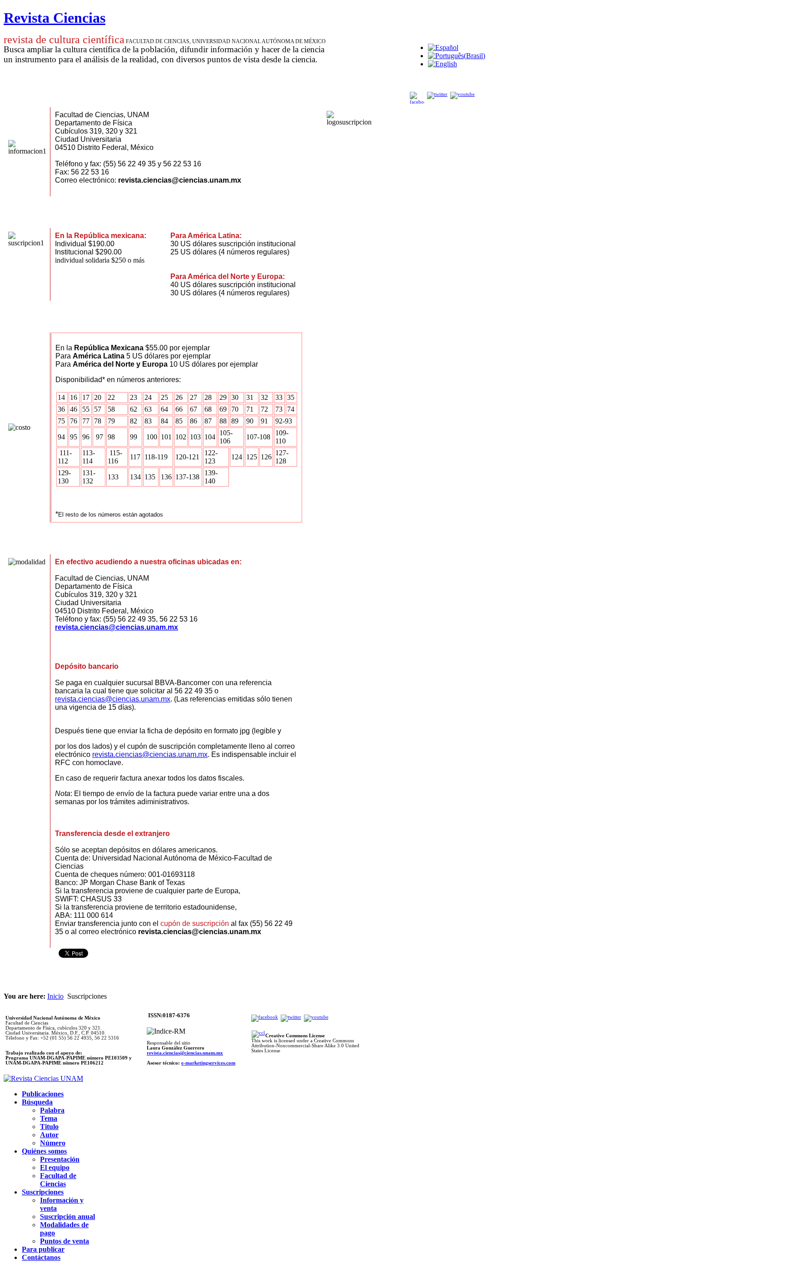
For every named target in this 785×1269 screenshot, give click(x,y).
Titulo (49, 1126)
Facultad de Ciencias (58, 1180)
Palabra (52, 1110)
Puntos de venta (64, 1241)
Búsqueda (37, 1102)
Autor (49, 1135)
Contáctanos (41, 1257)
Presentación (59, 1159)
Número (52, 1143)
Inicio (55, 996)
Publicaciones (43, 1094)
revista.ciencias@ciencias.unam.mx (116, 627)
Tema (48, 1118)
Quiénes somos (44, 1151)
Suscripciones (43, 1192)
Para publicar (43, 1249)
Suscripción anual (67, 1216)
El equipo (55, 1167)
